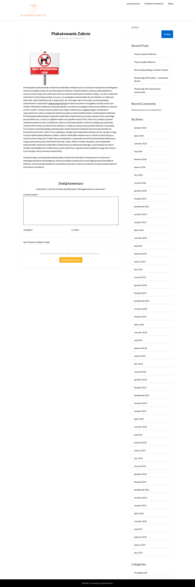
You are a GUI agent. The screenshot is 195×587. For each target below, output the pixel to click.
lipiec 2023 (139, 419)
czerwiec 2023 (140, 427)
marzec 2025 (140, 261)
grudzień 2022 (140, 474)
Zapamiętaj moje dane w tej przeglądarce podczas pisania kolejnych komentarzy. (71, 253)
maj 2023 (138, 435)
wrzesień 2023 (140, 403)
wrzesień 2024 (140, 309)
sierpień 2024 (140, 316)
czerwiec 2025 (140, 238)
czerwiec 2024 (140, 332)
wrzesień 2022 (140, 497)
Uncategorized (140, 572)
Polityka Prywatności (153, 3)
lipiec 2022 (139, 513)
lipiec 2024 (139, 324)
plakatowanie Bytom (57, 103)
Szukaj (135, 27)
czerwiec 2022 (140, 521)
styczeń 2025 (140, 277)
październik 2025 (141, 206)
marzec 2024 (140, 356)
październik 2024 (141, 301)
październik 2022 (141, 490)
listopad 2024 (140, 293)
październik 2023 (141, 395)
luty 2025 (138, 269)
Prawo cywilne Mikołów (144, 62)
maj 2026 (138, 151)
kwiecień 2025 (140, 253)
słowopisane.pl (133, 3)
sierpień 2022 (140, 505)
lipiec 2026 (139, 136)
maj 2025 (138, 246)
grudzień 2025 (140, 191)
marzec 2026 (140, 167)
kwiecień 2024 (140, 348)
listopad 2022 (140, 482)
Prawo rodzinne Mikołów (145, 54)
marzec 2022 (140, 545)
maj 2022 (138, 529)
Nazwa (28, 230)
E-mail (76, 230)
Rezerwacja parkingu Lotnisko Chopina (151, 70)
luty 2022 (138, 552)
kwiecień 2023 (140, 442)
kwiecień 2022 (140, 537)
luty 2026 (138, 175)
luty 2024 (138, 364)
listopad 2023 (140, 387)
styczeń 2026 (140, 183)
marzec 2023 (140, 450)
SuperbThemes (106, 583)
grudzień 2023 (140, 379)
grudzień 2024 (140, 285)
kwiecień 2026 (140, 159)
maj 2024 (138, 340)
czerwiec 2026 (140, 143)
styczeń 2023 (140, 466)
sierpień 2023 (140, 411)
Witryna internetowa (36, 242)
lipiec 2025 (139, 230)
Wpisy (171, 3)
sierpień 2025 (140, 222)
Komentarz (30, 194)
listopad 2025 (140, 198)
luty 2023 (138, 458)
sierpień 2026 (140, 128)
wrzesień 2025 (140, 214)
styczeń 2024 (140, 372)
